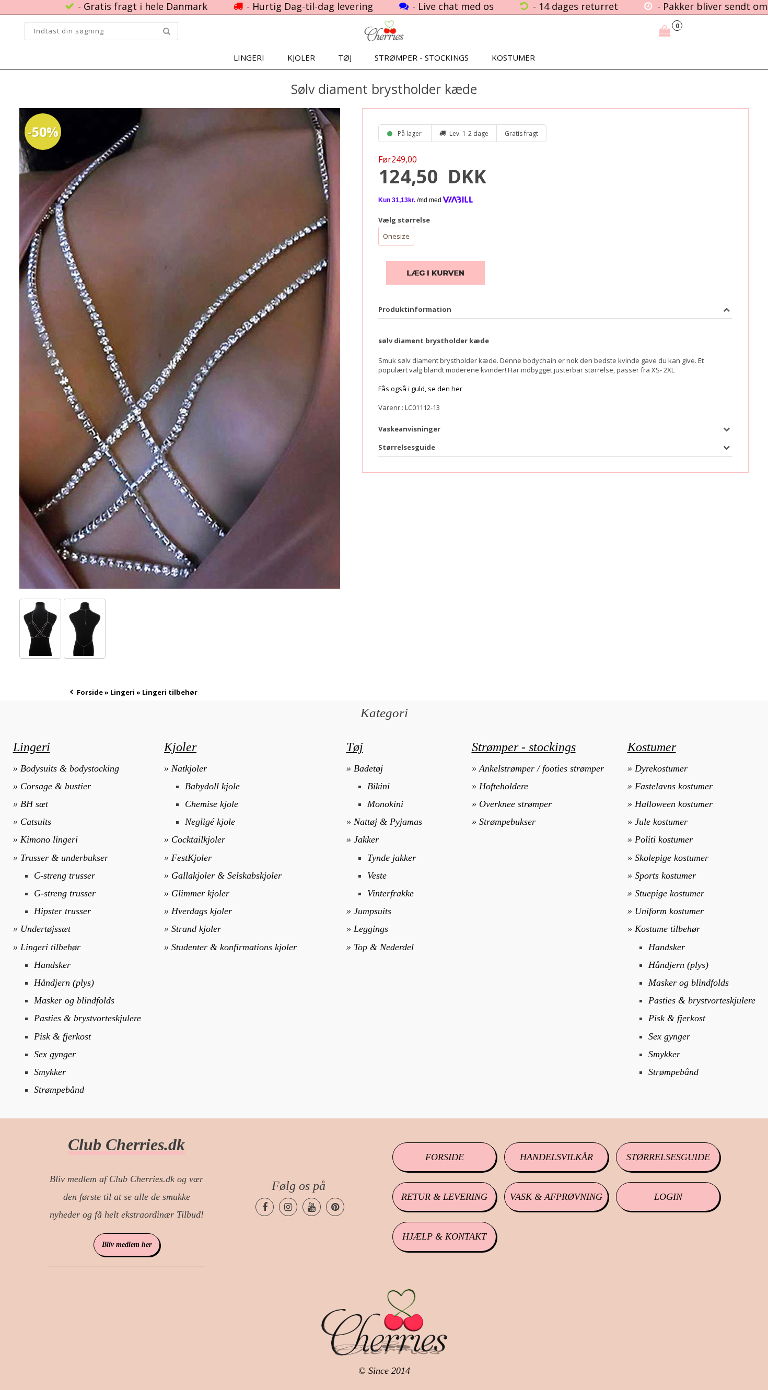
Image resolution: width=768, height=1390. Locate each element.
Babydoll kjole (212, 786)
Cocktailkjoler (198, 839)
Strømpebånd (59, 1089)
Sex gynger (55, 1054)
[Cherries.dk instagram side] (288, 1207)
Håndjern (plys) (64, 982)
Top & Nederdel (384, 947)
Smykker (50, 1072)
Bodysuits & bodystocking (69, 768)
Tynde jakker (391, 857)
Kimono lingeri (49, 839)
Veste (377, 875)
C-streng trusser (64, 875)
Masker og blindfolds (74, 1000)
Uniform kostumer (669, 911)
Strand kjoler (196, 929)
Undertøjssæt (45, 929)
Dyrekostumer (661, 768)
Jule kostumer (661, 821)
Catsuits (35, 821)
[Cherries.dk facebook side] (264, 1207)
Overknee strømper (515, 804)
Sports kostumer (665, 875)
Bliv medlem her (127, 1244)
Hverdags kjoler (201, 911)
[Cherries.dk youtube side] (311, 1207)
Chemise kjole (211, 804)
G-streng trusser (65, 893)
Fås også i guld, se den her (420, 388)
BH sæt (34, 804)
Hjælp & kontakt (444, 1236)
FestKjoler (191, 857)
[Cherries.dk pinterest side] (335, 1207)
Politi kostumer (664, 839)
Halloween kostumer (674, 804)
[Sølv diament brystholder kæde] (179, 348)
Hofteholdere (503, 786)
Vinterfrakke (390, 893)
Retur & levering (444, 1197)
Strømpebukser (507, 821)
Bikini (378, 786)
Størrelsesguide (668, 1157)
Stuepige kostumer (669, 893)
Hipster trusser (62, 911)
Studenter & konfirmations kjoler (234, 947)
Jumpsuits (372, 911)
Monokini (385, 804)
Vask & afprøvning (556, 1197)
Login (668, 1197)
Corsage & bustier (55, 786)
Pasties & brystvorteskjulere (87, 1018)
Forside (90, 692)
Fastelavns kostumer (674, 786)
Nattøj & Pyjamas (388, 821)
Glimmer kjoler (200, 893)
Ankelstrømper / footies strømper (541, 768)
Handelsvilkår (556, 1157)
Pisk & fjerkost (62, 1036)
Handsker (52, 965)
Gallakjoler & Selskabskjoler (226, 875)
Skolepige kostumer (671, 857)
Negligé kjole (210, 821)
